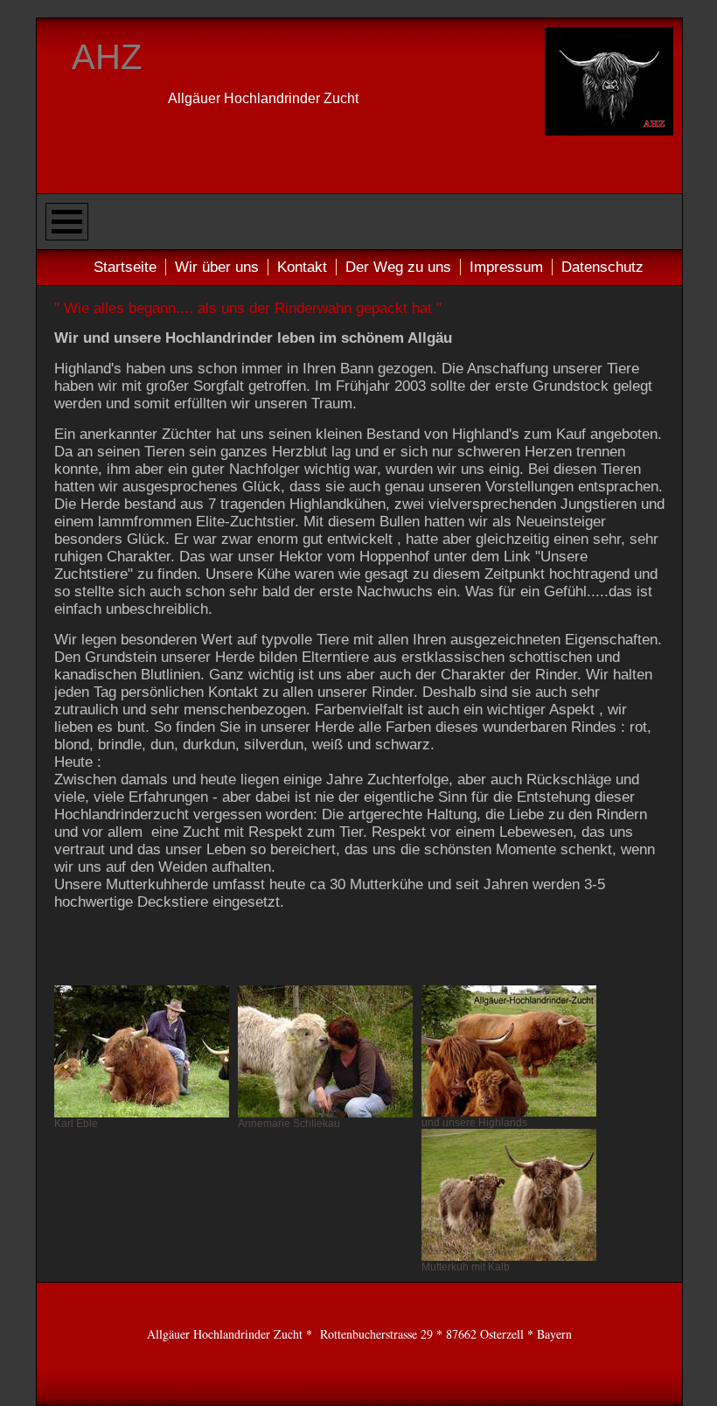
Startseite (125, 267)
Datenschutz (602, 267)
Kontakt (302, 267)
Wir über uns (217, 267)
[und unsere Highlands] (508, 1051)
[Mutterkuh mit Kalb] (508, 1195)
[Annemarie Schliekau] (325, 1051)
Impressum (506, 267)
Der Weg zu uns (398, 267)
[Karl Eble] (141, 1051)
